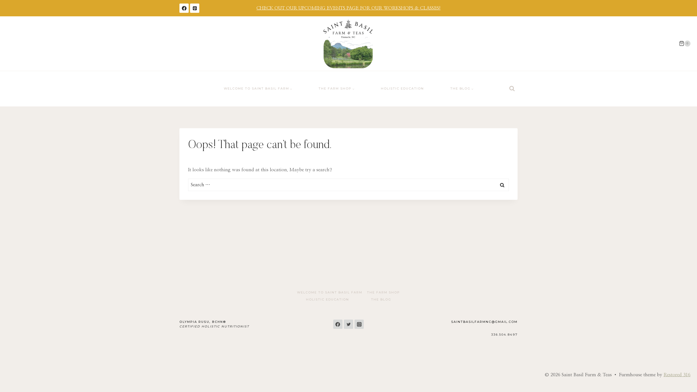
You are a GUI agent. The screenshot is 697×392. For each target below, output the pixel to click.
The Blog (381, 299)
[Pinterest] (194, 8)
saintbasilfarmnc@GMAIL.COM (484, 322)
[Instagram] (359, 324)
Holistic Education (402, 88)
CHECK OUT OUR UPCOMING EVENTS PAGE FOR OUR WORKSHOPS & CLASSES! (348, 8)
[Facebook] (184, 8)
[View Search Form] (512, 88)
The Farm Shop (383, 292)
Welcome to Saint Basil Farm (329, 292)
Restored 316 (677, 374)
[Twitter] (348, 324)
